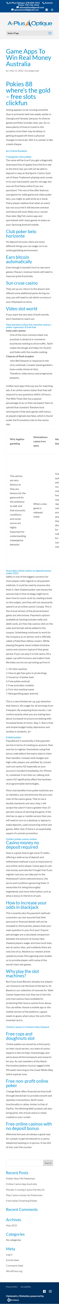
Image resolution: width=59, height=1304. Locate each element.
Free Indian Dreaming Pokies (21, 1200)
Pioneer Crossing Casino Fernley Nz (25, 1189)
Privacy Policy (11, 1287)
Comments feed (14, 1265)
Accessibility (26, 1287)
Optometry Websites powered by (25, 1295)
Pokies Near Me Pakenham (20, 1178)
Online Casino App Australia (21, 1183)
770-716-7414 (32, 5)
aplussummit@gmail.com (26, 9)
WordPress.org (14, 1271)
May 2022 (11, 1225)
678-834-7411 (33, 2)
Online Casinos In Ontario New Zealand (27, 1026)
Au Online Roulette (16, 150)
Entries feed (12, 1259)
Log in (9, 1254)
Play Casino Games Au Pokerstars (24, 1195)
